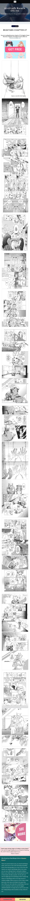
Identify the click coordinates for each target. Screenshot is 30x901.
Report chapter (15, 853)
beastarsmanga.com (15, 38)
